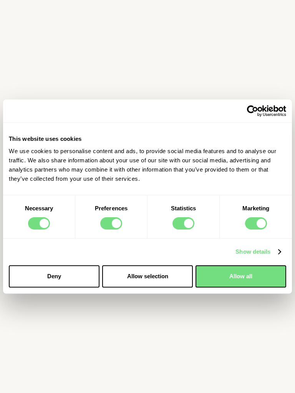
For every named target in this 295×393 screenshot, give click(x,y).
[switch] (111, 223)
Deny (54, 276)
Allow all (240, 276)
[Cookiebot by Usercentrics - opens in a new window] (252, 111)
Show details (252, 251)
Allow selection (147, 276)
